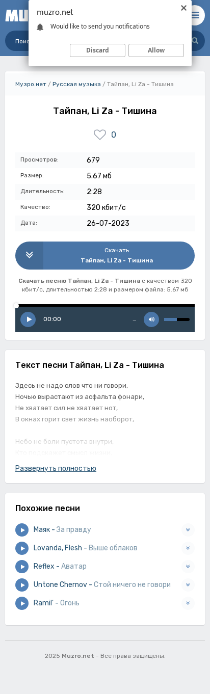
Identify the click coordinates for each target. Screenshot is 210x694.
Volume (151, 319)
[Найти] (195, 41)
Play (28, 319)
